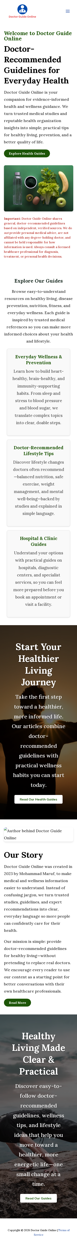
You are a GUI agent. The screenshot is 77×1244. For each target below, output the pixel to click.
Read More (17, 1003)
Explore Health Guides (27, 153)
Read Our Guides (38, 1198)
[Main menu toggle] (67, 11)
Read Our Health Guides (38, 799)
